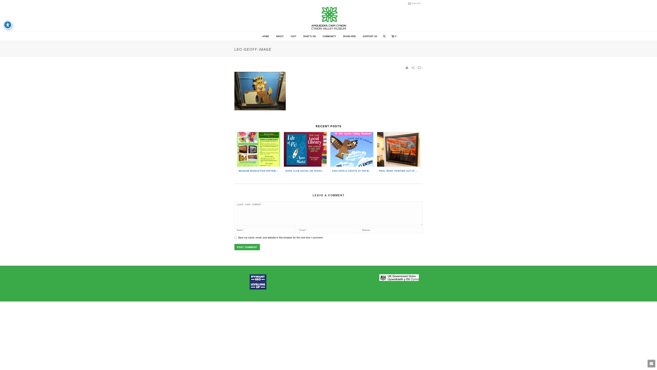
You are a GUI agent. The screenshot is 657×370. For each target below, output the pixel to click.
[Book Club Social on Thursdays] (305, 149)
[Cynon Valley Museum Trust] (328, 19)
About (280, 36)
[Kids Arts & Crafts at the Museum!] (351, 149)
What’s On (309, 36)
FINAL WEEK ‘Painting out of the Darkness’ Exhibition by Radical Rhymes (399, 170)
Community (329, 36)
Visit (293, 36)
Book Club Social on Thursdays (306, 170)
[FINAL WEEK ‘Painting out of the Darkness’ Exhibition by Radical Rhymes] (398, 149)
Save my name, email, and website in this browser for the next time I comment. (280, 237)
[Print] (406, 67)
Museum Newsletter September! (259, 170)
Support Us (370, 36)
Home (265, 36)
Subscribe (416, 3)
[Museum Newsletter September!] (258, 149)
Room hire (349, 36)
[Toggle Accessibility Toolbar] (8, 25)
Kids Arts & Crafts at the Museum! (352, 170)
